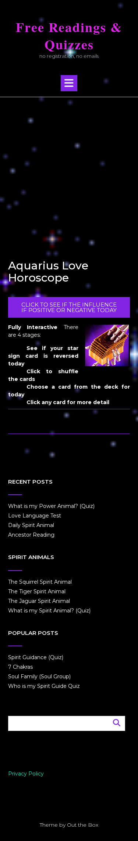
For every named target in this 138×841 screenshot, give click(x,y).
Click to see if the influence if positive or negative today (69, 307)
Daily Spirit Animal (31, 525)
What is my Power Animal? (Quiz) (51, 506)
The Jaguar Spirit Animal (39, 601)
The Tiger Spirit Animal (37, 591)
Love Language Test (34, 515)
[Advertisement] (69, 170)
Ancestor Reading (31, 534)
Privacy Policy (26, 773)
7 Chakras (20, 667)
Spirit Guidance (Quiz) (35, 657)
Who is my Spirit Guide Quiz (44, 686)
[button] (69, 83)
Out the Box (82, 824)
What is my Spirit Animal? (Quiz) (49, 610)
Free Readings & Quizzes (69, 35)
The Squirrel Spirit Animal (40, 582)
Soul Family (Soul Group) (39, 676)
